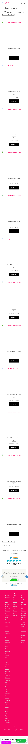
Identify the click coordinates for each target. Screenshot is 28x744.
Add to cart (14, 58)
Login (14, 604)
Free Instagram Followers (23, 611)
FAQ (14, 608)
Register (15, 606)
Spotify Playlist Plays (7, 714)
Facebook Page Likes (7, 682)
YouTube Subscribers (7, 622)
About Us (23, 615)
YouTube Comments (7, 633)
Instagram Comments (7, 611)
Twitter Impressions (7, 671)
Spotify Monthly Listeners (7, 720)
